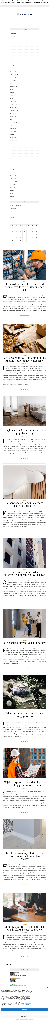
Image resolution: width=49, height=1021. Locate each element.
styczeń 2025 (13, 65)
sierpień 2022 (13, 149)
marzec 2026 (13, 36)
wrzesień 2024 (13, 77)
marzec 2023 (13, 131)
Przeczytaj (24, 316)
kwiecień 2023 (13, 128)
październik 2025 (14, 45)
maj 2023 (12, 125)
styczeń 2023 (13, 137)
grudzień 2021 (13, 172)
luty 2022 (12, 166)
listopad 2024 (13, 71)
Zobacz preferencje (24, 1016)
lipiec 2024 (12, 83)
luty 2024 (12, 98)
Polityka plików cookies (20, 1019)
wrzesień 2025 (13, 48)
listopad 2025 (13, 42)
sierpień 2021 (13, 184)
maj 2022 (12, 158)
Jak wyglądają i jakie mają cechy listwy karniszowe (24, 504)
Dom (11, 211)
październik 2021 (14, 178)
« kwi (11, 246)
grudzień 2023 (13, 104)
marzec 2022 (13, 164)
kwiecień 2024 (13, 92)
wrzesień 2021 (13, 181)
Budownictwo (13, 208)
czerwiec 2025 (13, 54)
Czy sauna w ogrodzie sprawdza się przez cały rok (20, 974)
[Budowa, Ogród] (24, 14)
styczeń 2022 (13, 169)
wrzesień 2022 (13, 146)
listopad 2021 (13, 175)
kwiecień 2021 (13, 196)
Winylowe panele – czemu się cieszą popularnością (24, 432)
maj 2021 (12, 193)
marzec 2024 (13, 95)
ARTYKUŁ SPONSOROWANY (16, 205)
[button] (47, 987)
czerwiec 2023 (13, 122)
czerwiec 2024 (13, 86)
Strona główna (6, 6)
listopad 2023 (13, 107)
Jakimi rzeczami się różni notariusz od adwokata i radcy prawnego (24, 928)
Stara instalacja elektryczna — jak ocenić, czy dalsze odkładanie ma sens (24, 286)
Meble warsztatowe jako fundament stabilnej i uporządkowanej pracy (24, 359)
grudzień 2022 (13, 140)
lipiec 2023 (12, 119)
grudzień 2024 (13, 68)
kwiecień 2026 (13, 33)
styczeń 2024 (13, 101)
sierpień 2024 (13, 80)
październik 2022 (14, 143)
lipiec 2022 (12, 152)
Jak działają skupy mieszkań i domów (24, 642)
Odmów (24, 1012)
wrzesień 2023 (13, 113)
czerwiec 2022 (13, 155)
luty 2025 (12, 62)
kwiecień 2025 (13, 60)
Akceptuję (24, 1009)
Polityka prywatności (29, 1019)
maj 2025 (12, 57)
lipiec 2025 (12, 51)
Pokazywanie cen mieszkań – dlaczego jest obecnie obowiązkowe (24, 573)
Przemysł (12, 217)
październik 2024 (14, 74)
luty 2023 (12, 134)
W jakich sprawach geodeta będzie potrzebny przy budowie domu (24, 783)
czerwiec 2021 (13, 190)
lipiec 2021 (12, 187)
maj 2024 (12, 89)
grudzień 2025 (13, 39)
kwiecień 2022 (13, 161)
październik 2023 (14, 110)
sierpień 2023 (13, 116)
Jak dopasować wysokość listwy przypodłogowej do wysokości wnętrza (24, 855)
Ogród (11, 214)
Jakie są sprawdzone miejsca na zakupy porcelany (24, 714)
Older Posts (7, 964)
